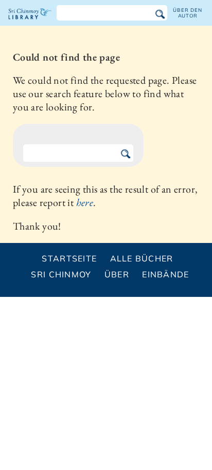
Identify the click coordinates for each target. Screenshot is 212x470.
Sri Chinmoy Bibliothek (30, 22)
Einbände (165, 274)
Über (116, 274)
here (85, 202)
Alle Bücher (141, 258)
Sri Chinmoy (61, 274)
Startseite (69, 258)
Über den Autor (187, 12)
